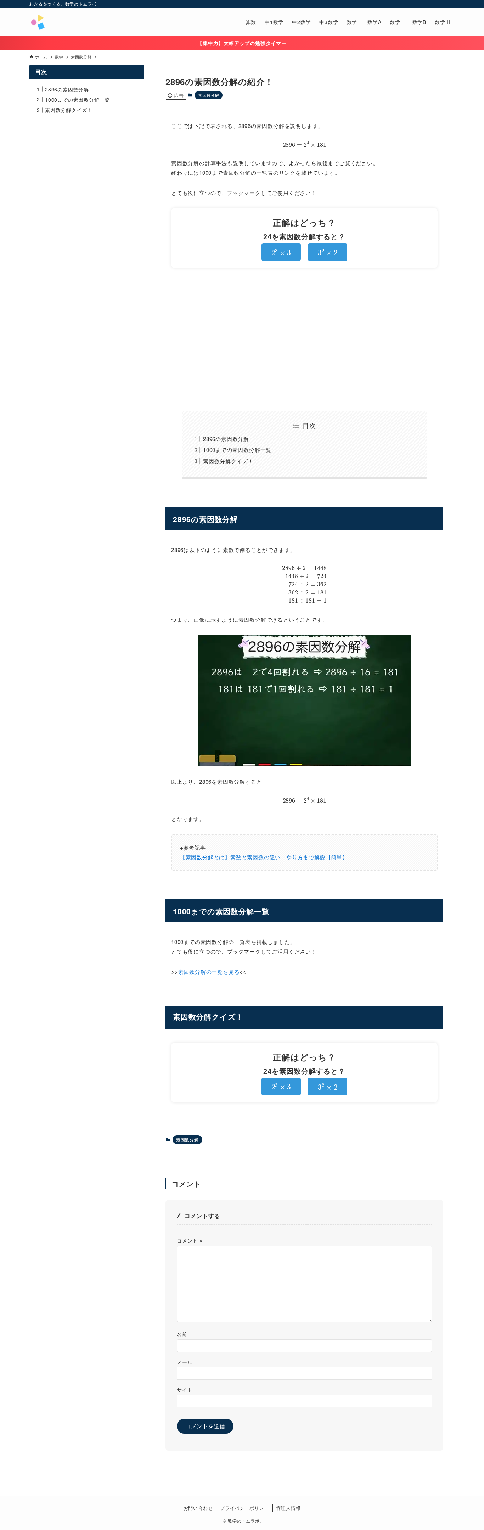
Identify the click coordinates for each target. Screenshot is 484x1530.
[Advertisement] (304, 339)
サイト (184, 1389)
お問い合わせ (198, 1507)
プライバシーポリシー (244, 1507)
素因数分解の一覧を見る (209, 971)
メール (184, 1362)
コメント (190, 1240)
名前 (182, 1334)
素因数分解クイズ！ (228, 461)
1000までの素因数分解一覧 (237, 449)
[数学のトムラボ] (37, 21)
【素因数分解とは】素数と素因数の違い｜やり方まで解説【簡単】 (264, 857)
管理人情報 (288, 1507)
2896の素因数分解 (226, 438)
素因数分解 (208, 95)
